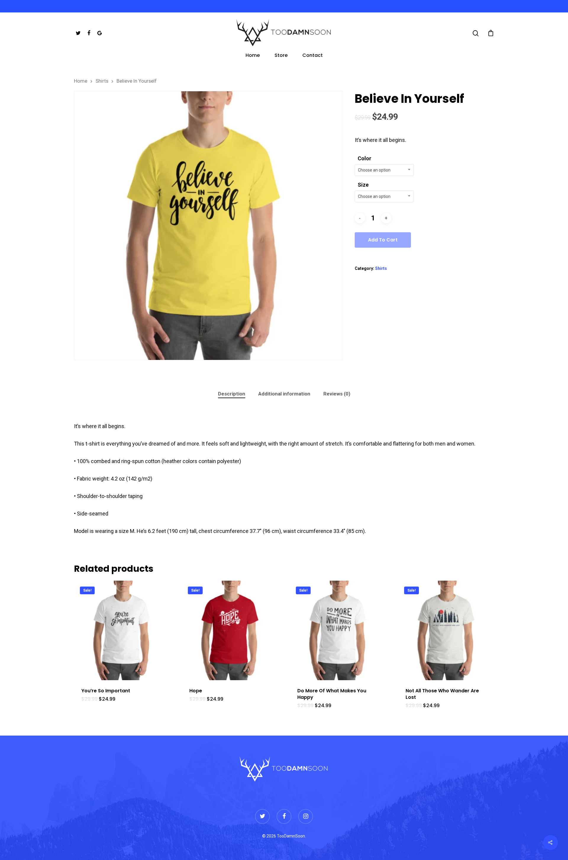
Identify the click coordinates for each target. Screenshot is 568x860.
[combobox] (384, 170)
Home (253, 56)
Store (281, 56)
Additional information (284, 394)
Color (364, 158)
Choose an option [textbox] (374, 170)
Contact (312, 56)
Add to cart (383, 239)
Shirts (102, 81)
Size (363, 185)
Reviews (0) (336, 394)
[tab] (231, 393)
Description (231, 394)
